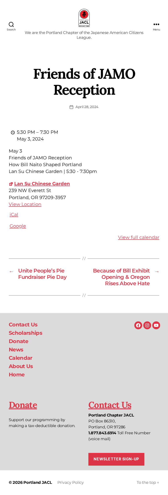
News (16, 349)
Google (18, 226)
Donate (18, 341)
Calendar (20, 358)
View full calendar (138, 237)
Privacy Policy (70, 482)
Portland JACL (37, 482)
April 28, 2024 (86, 107)
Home (16, 374)
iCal (14, 214)
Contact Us (23, 324)
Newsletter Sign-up (116, 459)
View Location (25, 204)
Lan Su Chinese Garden (42, 183)
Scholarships (25, 333)
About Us (21, 366)
